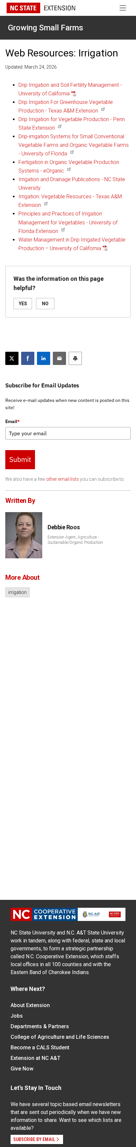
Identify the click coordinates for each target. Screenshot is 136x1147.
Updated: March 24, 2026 (31, 67)
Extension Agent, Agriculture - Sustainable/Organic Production (75, 540)
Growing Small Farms (45, 27)
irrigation (17, 592)
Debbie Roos (64, 527)
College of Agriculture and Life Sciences (60, 1037)
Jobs (17, 1016)
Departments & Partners (40, 1026)
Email (12, 421)
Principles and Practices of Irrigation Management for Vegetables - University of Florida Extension (68, 222)
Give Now (22, 1068)
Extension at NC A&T (35, 1058)
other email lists (62, 479)
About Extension (30, 1005)
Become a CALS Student (40, 1047)
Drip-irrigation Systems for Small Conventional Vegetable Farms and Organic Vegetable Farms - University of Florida (73, 145)
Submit (20, 459)
